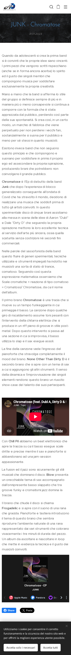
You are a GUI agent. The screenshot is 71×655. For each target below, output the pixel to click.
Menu (65, 6)
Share (11, 610)
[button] (51, 6)
